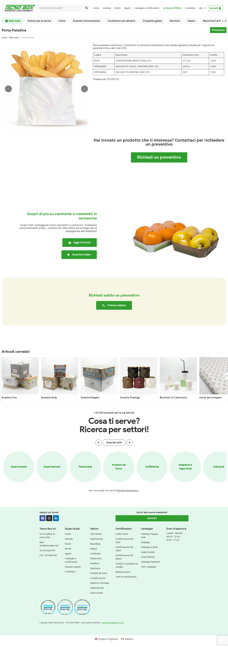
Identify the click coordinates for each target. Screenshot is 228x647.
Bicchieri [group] (175, 21)
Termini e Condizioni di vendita (127, 565)
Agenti (127, 8)
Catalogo (145, 542)
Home (96, 8)
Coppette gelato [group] (152, 21)
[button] (223, 21)
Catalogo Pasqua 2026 (149, 536)
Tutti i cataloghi (148, 567)
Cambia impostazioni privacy (113, 623)
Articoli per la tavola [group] (39, 21)
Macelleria (95, 544)
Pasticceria (85, 467)
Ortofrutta (95, 554)
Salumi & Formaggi (99, 583)
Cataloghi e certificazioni (146, 8)
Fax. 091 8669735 (48, 555)
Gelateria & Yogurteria (185, 467)
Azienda (107, 8)
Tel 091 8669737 (47, 550)
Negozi (93, 549)
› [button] (84, 88)
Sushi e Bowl (96, 593)
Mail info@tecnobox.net (49, 544)
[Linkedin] (56, 518)
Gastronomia (19, 467)
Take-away (14, 38)
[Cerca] (86, 8)
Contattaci (190, 8)
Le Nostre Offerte (172, 8)
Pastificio (94, 563)
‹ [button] (8, 88)
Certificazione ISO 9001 (125, 541)
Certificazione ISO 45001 (125, 557)
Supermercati (52, 467)
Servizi (68, 549)
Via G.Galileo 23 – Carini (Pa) (48, 536)
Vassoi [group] (191, 21)
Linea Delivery (148, 557)
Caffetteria (152, 467)
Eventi (117, 8)
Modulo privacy (123, 572)
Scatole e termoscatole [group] (86, 21)
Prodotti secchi (97, 578)
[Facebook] (42, 518)
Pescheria (95, 568)
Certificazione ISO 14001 (125, 549)
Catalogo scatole (149, 547)
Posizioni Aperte (73, 567)
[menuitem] (202, 8)
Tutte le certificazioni (126, 577)
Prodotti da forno (119, 467)
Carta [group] (62, 21)
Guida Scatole (148, 552)
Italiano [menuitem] (129, 638)
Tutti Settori (96, 534)
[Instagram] (49, 518)
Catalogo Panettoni (150, 562)
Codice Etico (122, 534)
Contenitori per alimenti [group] (121, 21)
